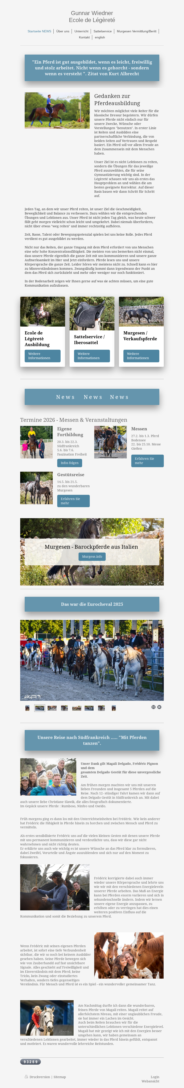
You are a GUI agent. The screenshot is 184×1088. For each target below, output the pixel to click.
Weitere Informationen (39, 356)
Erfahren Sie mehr (144, 460)
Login (155, 1077)
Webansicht (150, 1081)
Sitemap (60, 1077)
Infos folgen (70, 463)
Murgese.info (92, 556)
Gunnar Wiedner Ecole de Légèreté (92, 16)
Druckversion (40, 1077)
